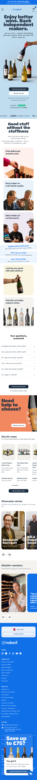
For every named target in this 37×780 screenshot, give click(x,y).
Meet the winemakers (8, 692)
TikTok (20, 568)
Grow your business (7, 703)
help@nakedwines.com (11, 725)
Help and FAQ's (6, 664)
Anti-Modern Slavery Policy (9, 713)
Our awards (5, 694)
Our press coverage (7, 697)
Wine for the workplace (8, 705)
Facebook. (28, 568)
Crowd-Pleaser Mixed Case (7, 464)
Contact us (4, 675)
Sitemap (4, 678)
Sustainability (5, 716)
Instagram (14, 568)
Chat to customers (7, 670)
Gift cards (4, 681)
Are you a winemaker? (8, 708)
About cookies (5, 672)
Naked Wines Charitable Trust (10, 711)
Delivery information (7, 662)
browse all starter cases (19, 390)
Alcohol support (6, 667)
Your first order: (23, 1)
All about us (5, 689)
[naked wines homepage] (17, 9)
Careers (3, 700)
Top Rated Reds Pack (22, 464)
